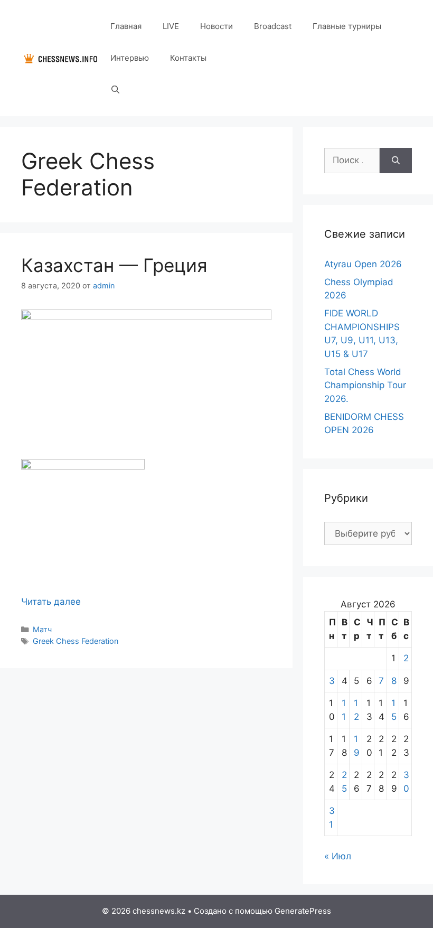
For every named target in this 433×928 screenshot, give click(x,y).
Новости (216, 26)
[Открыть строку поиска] (115, 90)
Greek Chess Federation (75, 640)
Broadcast (272, 26)
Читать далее (51, 601)
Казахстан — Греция (114, 265)
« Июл (337, 856)
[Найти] (396, 160)
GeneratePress (303, 911)
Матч (42, 629)
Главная (126, 26)
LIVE (171, 26)
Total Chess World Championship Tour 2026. (365, 385)
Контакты (188, 58)
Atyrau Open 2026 (363, 264)
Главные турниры (347, 26)
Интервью (129, 58)
